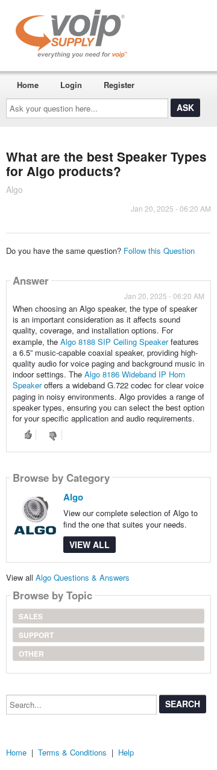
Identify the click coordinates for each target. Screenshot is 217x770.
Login (71, 84)
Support (36, 635)
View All (89, 544)
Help (126, 752)
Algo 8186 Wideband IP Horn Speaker (99, 379)
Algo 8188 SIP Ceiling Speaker (114, 341)
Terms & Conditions (72, 752)
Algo (73, 496)
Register (119, 84)
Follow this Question (159, 250)
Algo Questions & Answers (83, 577)
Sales (31, 616)
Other (31, 653)
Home (28, 84)
